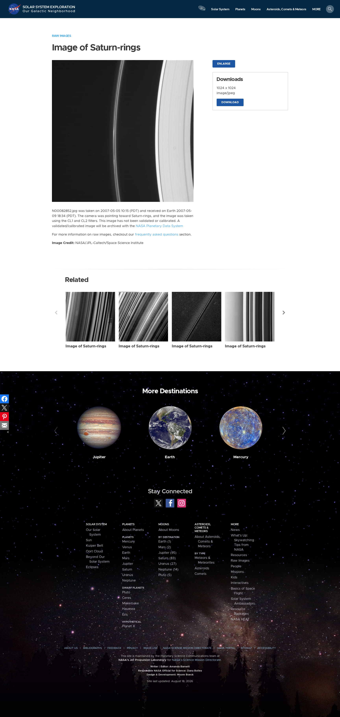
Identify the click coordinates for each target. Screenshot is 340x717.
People (236, 566)
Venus (127, 547)
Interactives (240, 582)
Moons (163, 524)
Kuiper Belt (94, 545)
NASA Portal (226, 648)
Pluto (126, 592)
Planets (128, 524)
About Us (71, 648)
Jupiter (99, 457)
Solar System (96, 524)
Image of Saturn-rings (86, 346)
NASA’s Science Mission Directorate (196, 660)
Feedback (114, 648)
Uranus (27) (167, 563)
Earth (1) (164, 541)
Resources (239, 555)
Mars (125, 558)
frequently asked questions (156, 234)
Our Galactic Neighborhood (49, 12)
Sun (89, 540)
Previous (56, 312)
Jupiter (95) (167, 552)
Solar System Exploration (49, 6)
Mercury (240, 457)
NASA (14, 9)
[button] (316, 9)
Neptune (129, 580)
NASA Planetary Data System (159, 226)
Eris (125, 614)
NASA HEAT (240, 619)
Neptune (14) (168, 569)
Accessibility (266, 648)
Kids (234, 577)
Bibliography (92, 648)
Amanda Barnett (179, 666)
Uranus (127, 575)
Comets (200, 573)
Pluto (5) (165, 575)
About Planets (133, 529)
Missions (237, 571)
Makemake (130, 603)
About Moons (168, 529)
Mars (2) (164, 547)
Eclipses (92, 567)
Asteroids (202, 568)
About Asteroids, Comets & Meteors (207, 541)
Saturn (127, 569)
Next (284, 312)
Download (230, 102)
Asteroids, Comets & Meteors (203, 528)
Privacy (132, 648)
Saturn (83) (167, 558)
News (235, 529)
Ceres (126, 597)
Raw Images (61, 35)
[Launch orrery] (202, 10)
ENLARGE (223, 63)
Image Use (150, 648)
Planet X (128, 626)
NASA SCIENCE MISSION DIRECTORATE (187, 648)
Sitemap (246, 648)
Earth (170, 457)
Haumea (128, 608)
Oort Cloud (94, 551)
